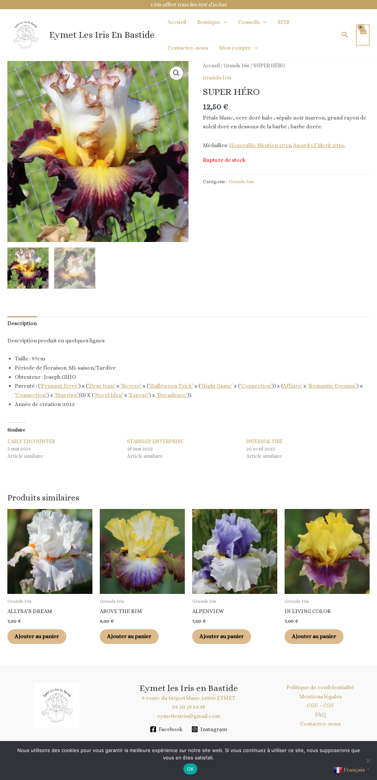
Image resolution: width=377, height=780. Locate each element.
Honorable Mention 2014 (259, 145)
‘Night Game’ (216, 385)
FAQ (320, 714)
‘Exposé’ (138, 395)
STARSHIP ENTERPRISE (155, 441)
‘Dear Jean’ (101, 385)
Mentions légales (320, 696)
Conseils (249, 22)
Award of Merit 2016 (318, 145)
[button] (223, 22)
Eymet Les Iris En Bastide (102, 34)
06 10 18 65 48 (188, 707)
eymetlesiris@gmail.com (188, 716)
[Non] (367, 760)
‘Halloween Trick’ (170, 385)
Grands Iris (236, 65)
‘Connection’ (256, 385)
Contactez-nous (188, 47)
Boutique (208, 22)
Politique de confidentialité (320, 687)
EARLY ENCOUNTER (31, 441)
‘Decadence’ (171, 395)
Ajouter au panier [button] (37, 636)
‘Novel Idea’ (108, 395)
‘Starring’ (66, 395)
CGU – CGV (320, 705)
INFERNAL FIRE (264, 441)
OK (190, 769)
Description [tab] (22, 323)
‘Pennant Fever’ (59, 385)
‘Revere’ (130, 385)
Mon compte (235, 47)
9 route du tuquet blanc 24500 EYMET (189, 698)
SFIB (283, 22)
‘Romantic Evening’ (332, 385)
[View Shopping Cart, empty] (363, 35)
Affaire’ (292, 385)
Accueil (177, 22)
